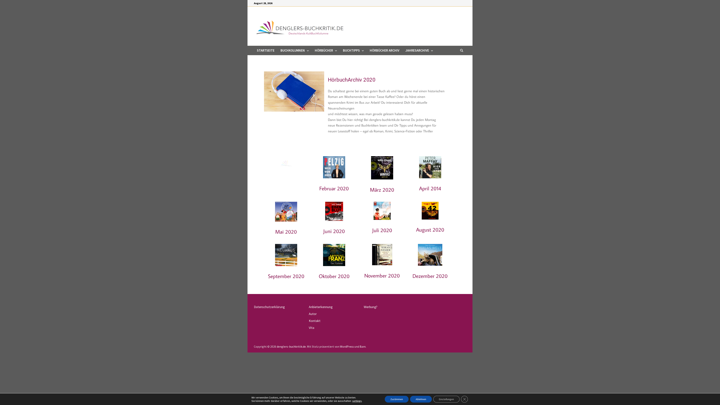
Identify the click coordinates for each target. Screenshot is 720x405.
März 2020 (382, 189)
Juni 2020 (334, 231)
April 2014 (430, 188)
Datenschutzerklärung (269, 307)
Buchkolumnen (292, 50)
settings (357, 401)
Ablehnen (421, 399)
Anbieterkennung (321, 307)
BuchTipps (351, 50)
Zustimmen (396, 399)
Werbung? (370, 307)
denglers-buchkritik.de (291, 346)
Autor (313, 314)
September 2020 (286, 276)
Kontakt (314, 321)
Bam (363, 346)
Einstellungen (446, 399)
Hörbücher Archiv (384, 50)
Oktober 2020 (334, 276)
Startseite (265, 50)
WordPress (347, 346)
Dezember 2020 (430, 275)
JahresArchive (417, 50)
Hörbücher (324, 50)
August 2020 (430, 229)
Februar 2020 (334, 188)
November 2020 (382, 275)
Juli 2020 (382, 230)
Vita (311, 328)
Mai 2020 (286, 231)
